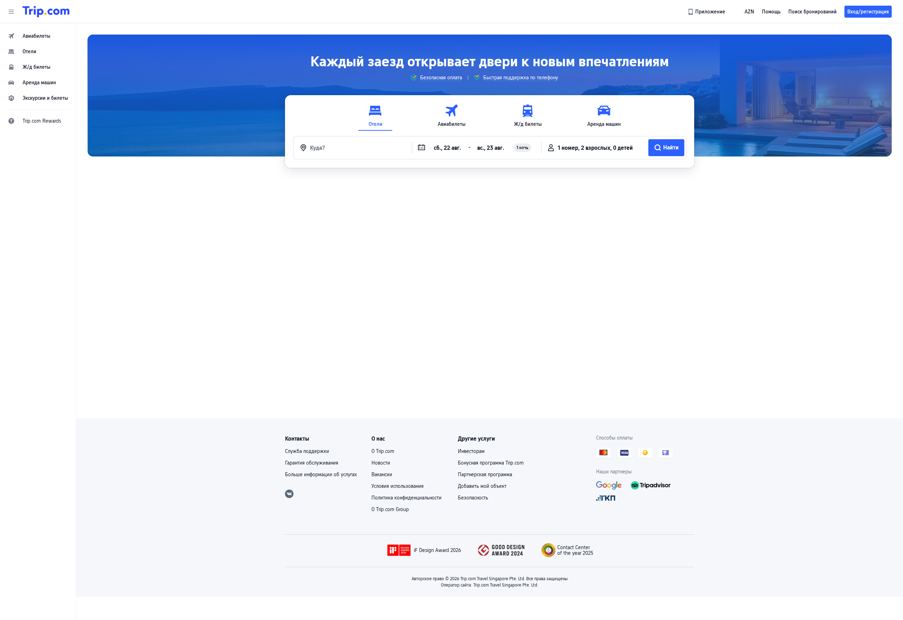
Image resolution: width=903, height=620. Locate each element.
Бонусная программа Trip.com (491, 463)
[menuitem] (38, 36)
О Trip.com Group (390, 509)
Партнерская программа (485, 474)
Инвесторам (471, 451)
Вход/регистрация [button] (868, 11)
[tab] (375, 116)
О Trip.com (382, 451)
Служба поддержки (307, 451)
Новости (380, 463)
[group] (436, 77)
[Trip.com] (46, 11)
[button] (11, 11)
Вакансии (381, 474)
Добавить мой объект (482, 486)
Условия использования (397, 486)
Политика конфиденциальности (406, 498)
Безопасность (473, 498)
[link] (707, 12)
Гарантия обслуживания (311, 463)
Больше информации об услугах (321, 474)
